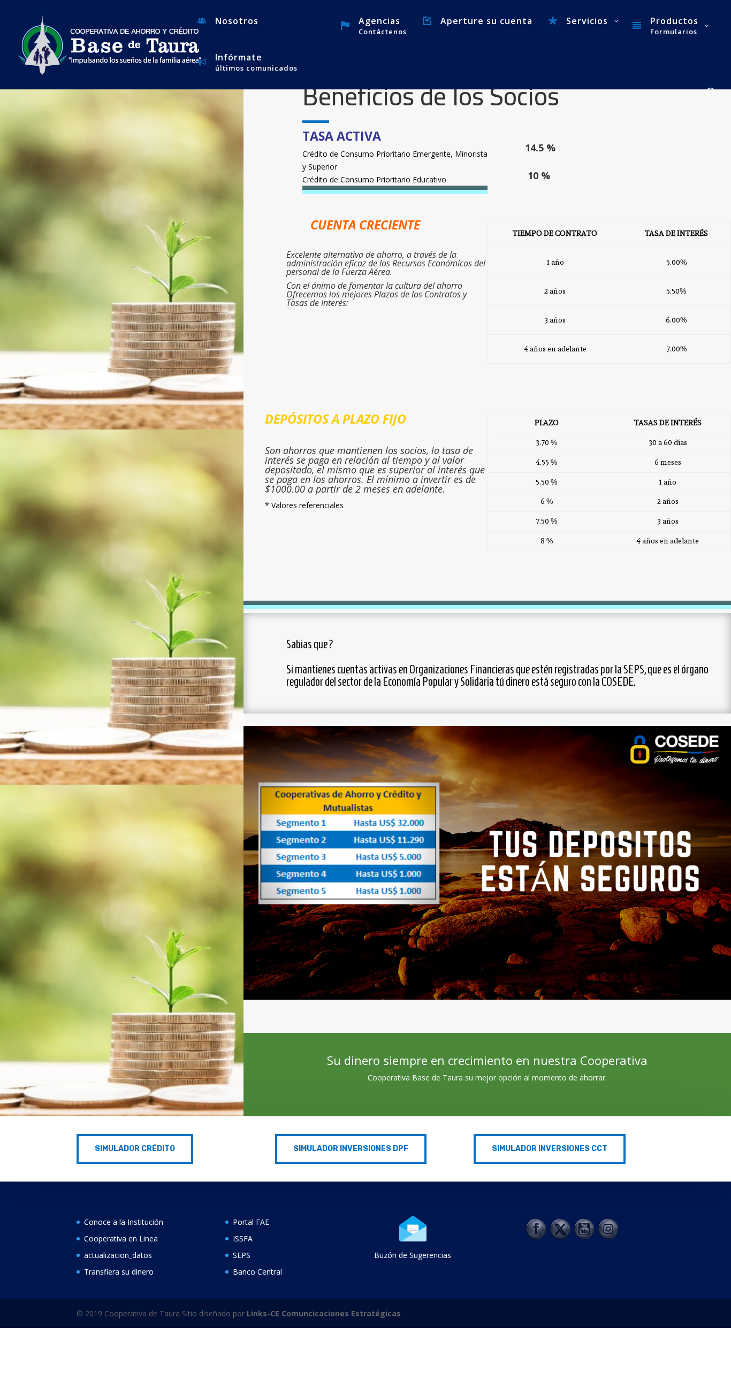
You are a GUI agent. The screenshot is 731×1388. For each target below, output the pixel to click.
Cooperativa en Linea (121, 1238)
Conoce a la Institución (123, 1222)
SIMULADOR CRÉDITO (135, 1148)
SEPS (241, 1255)
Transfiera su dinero (119, 1272)
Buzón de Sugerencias (412, 1255)
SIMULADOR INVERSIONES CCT (549, 1148)
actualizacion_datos (118, 1255)
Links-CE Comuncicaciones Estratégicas (323, 1313)
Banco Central (257, 1272)
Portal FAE (251, 1222)
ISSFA (243, 1238)
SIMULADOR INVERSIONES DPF (350, 1148)
